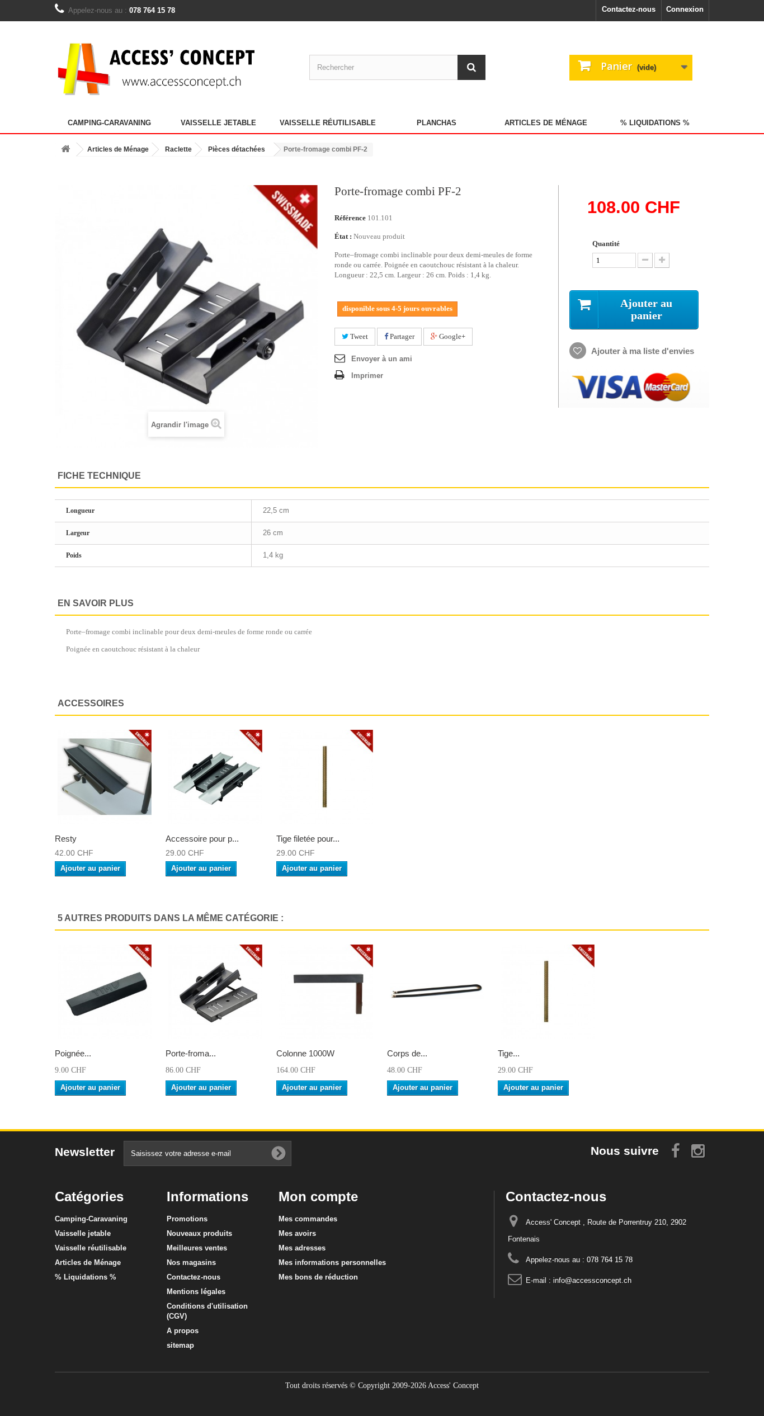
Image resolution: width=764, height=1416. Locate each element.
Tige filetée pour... (307, 838)
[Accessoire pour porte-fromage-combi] (215, 777)
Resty (66, 838)
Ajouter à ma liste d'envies (641, 351)
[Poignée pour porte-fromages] (104, 991)
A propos (183, 1331)
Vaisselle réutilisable (328, 123)
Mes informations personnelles (332, 1262)
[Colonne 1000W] (326, 991)
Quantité (606, 243)
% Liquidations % (655, 123)
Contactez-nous (628, 9)
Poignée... (73, 1053)
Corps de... (407, 1053)
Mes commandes (308, 1219)
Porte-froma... (191, 1053)
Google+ (451, 336)
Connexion (685, 9)
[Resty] (104, 777)
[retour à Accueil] (65, 150)
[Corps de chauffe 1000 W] (437, 991)
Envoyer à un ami (381, 359)
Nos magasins (191, 1262)
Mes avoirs (297, 1233)
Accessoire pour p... (202, 838)
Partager (401, 336)
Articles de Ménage (545, 123)
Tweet (358, 336)
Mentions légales (196, 1291)
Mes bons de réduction (318, 1277)
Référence (350, 218)
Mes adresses (302, 1248)
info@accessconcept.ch (592, 1280)
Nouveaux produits (199, 1233)
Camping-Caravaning (109, 123)
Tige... (509, 1053)
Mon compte (318, 1196)
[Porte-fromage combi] (215, 991)
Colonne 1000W (305, 1053)
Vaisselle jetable (218, 123)
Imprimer (367, 375)
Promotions (187, 1219)
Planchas (436, 123)
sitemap (180, 1345)
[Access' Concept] (158, 68)
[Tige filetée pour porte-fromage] (326, 777)
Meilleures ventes (197, 1248)
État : (343, 236)
